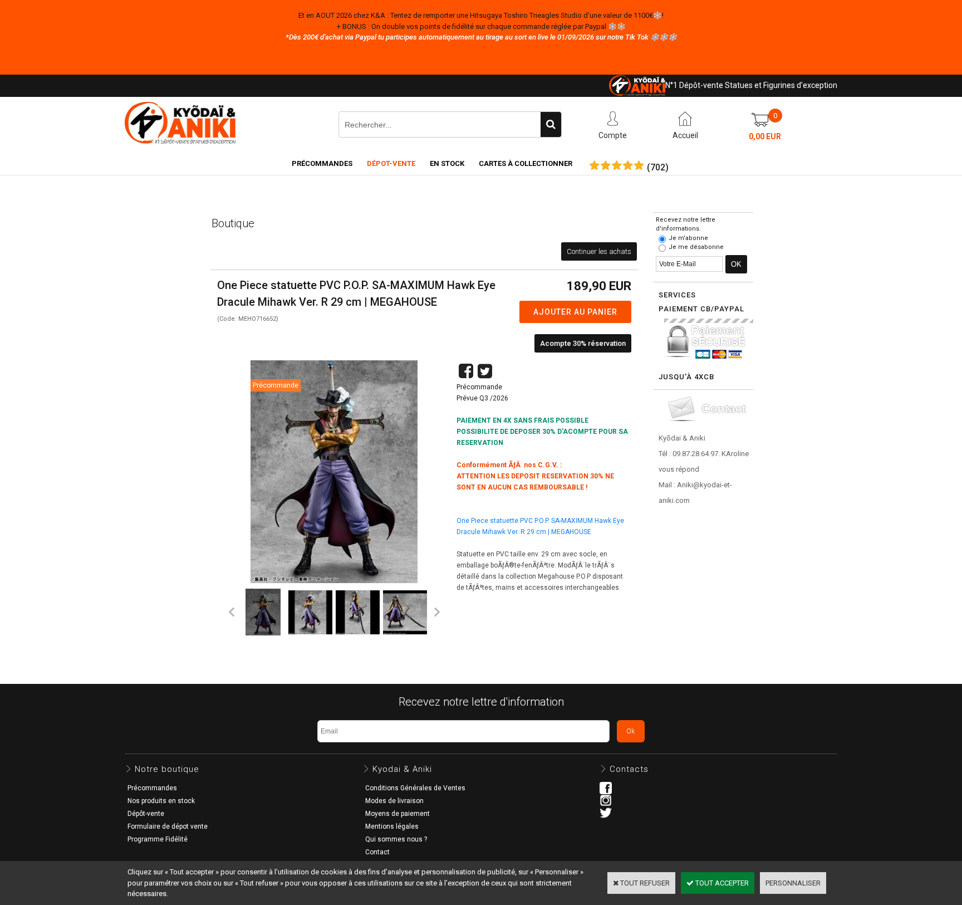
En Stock (447, 163)
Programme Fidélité (157, 839)
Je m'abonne (688, 238)
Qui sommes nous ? (396, 839)
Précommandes (322, 163)
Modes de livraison (394, 801)
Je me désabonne (696, 247)
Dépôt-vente (145, 814)
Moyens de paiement (397, 814)
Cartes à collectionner (525, 163)
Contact (377, 852)
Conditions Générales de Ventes (415, 788)
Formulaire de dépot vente (167, 826)
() (658, 168)
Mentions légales (392, 826)
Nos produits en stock (161, 801)
